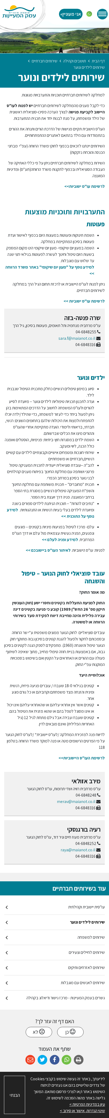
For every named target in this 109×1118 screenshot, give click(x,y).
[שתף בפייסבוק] (54, 1060)
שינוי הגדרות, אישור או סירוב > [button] (82, 1110)
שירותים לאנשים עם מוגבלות (83, 982)
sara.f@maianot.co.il (77, 338)
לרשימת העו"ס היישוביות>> (81, 758)
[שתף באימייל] (30, 1060)
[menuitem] (54, 907)
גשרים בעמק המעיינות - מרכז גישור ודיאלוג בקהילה (65, 998)
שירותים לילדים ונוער (87, 922)
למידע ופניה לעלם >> (60, 539)
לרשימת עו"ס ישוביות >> (84, 301)
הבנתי (15, 1095)
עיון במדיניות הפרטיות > (87, 1104)
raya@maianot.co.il (78, 850)
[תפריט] (102, 14)
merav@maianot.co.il (76, 801)
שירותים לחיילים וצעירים (87, 952)
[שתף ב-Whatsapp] (66, 1060)
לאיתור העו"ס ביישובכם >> (48, 550)
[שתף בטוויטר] (42, 1060)
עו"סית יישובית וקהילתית (86, 907)
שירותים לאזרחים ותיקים (86, 967)
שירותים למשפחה (91, 937)
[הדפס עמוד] (78, 1060)
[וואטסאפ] (89, 14)
